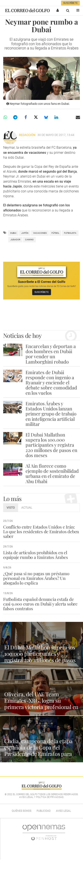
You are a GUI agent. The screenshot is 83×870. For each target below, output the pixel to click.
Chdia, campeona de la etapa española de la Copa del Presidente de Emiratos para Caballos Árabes (38, 750)
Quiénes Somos (21, 810)
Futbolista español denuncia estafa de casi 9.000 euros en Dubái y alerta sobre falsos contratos (40, 603)
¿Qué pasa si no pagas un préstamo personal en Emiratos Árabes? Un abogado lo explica (36, 578)
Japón (24, 233)
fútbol (55, 233)
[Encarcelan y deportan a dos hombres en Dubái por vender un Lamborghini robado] (12, 350)
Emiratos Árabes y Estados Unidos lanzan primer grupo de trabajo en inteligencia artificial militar (51, 413)
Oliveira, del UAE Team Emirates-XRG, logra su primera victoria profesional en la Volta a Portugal (41, 703)
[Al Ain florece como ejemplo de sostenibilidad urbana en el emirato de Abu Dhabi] (12, 469)
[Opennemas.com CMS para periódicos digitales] (44, 832)
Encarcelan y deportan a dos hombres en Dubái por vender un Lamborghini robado (51, 354)
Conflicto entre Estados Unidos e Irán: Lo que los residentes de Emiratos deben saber (41, 531)
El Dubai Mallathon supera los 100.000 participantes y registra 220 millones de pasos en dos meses (51, 444)
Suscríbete (70, 2)
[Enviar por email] (78, 117)
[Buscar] (68, 10)
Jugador (15, 239)
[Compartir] (5, 117)
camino (29, 239)
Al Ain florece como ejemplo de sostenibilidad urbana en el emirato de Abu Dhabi (52, 473)
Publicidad (44, 810)
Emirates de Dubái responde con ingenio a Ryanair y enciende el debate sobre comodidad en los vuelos (51, 382)
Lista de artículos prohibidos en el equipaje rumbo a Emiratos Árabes (35, 555)
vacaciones (40, 233)
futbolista (70, 233)
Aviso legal (63, 810)
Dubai (13, 233)
